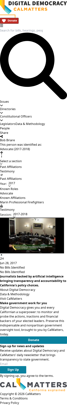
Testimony (7, 171)
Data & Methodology (30, 124)
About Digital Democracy (17, 290)
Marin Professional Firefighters (22, 202)
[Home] (33, 7)
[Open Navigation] (1, 25)
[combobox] (21, 30)
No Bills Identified (12, 267)
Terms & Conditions (14, 398)
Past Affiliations (11, 167)
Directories (8, 109)
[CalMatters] (33, 385)
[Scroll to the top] (1, 154)
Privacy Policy (9, 403)
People (5, 128)
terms (48, 376)
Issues (4, 102)
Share (4, 133)
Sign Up (13, 370)
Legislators (7, 124)
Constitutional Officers (16, 116)
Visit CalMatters (11, 299)
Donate (12, 20)
